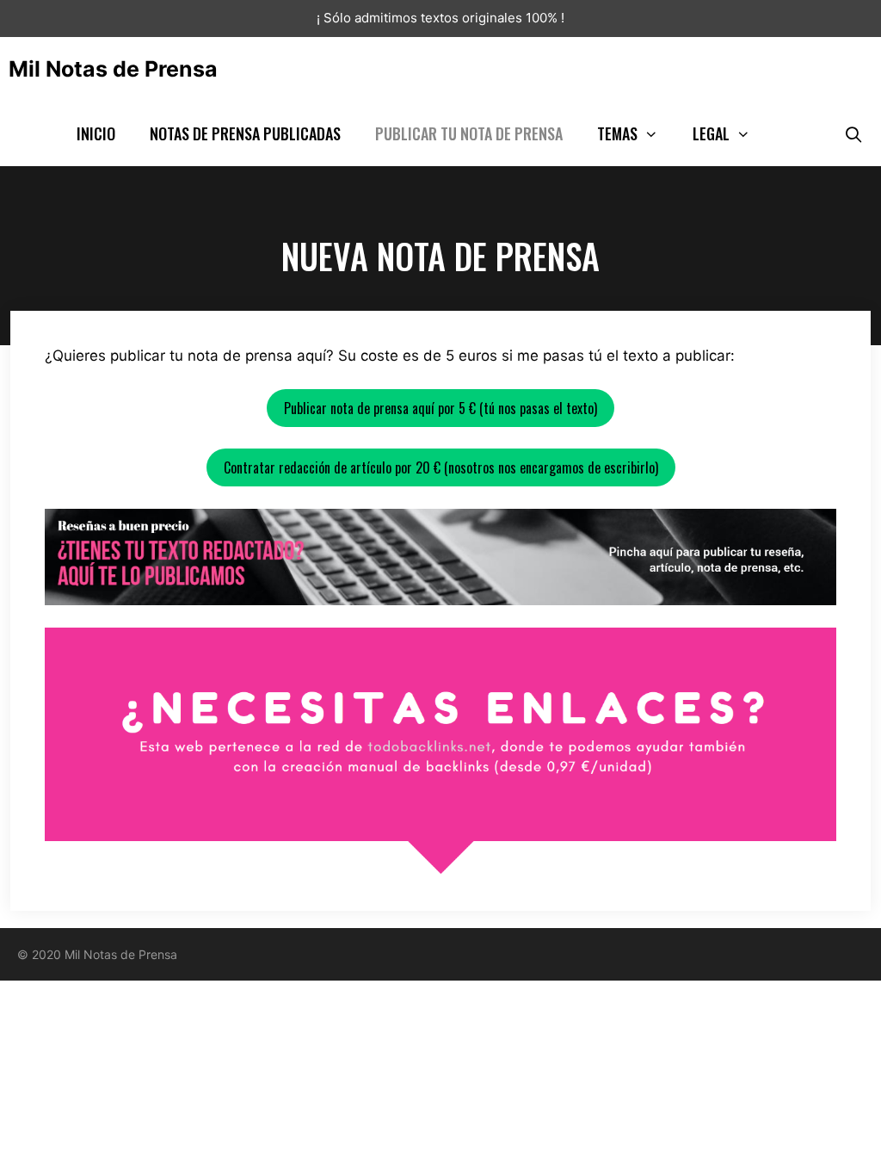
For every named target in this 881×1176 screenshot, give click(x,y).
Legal (711, 133)
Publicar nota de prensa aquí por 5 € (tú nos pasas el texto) (440, 408)
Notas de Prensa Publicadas (245, 133)
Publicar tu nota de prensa (469, 133)
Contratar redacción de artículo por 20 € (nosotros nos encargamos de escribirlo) (441, 467)
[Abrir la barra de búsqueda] (854, 134)
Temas (617, 133)
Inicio (96, 133)
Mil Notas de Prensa (113, 69)
